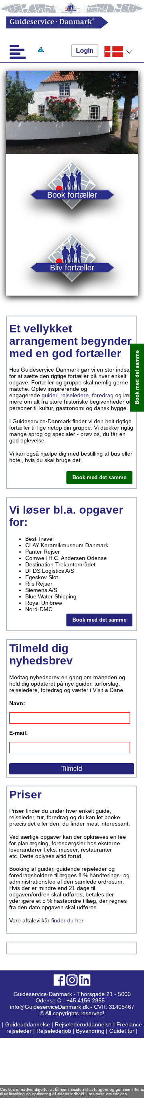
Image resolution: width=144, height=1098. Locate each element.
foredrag (103, 395)
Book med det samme (99, 477)
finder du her (67, 920)
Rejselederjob (53, 1031)
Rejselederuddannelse (84, 1024)
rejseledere (74, 395)
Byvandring (90, 1031)
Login (85, 50)
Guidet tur (121, 1031)
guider (49, 395)
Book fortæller (72, 194)
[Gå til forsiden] (65, 22)
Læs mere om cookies (106, 1094)
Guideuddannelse (28, 1024)
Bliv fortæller (72, 267)
